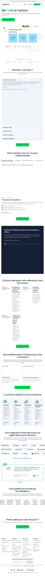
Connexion (30, 4)
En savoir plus (33, 1)
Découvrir (5, 86)
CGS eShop (16, 572)
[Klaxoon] (5, 4)
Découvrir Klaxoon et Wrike (11, 240)
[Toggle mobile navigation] (42, 4)
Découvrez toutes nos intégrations (21, 458)
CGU (20, 572)
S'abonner (30, 562)
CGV (12, 572)
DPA (22, 572)
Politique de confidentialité (28, 572)
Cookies (36, 572)
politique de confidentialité (29, 566)
